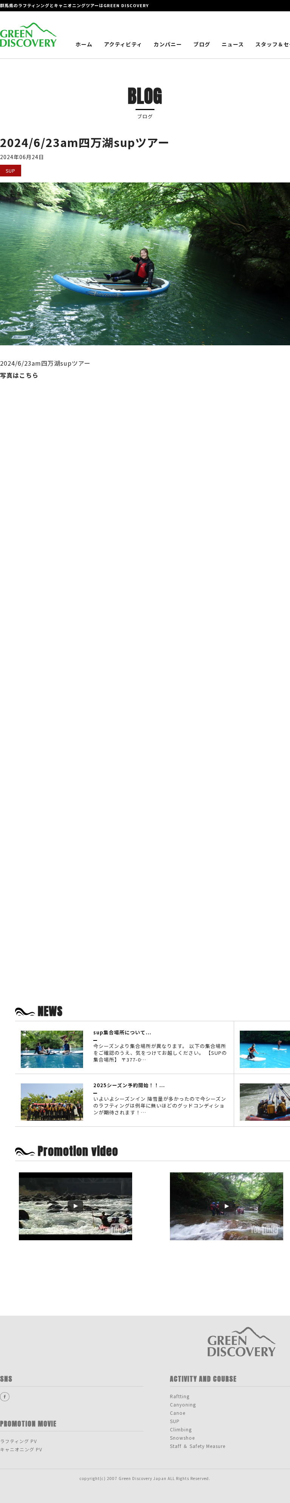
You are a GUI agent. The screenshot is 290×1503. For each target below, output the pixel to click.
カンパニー (168, 44)
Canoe (177, 1413)
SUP (175, 1421)
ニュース (233, 44)
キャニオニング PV (21, 1449)
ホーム (84, 44)
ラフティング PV (18, 1441)
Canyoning (183, 1404)
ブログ (201, 44)
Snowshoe (182, 1437)
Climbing (181, 1429)
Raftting (180, 1396)
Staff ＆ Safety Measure (197, 1446)
